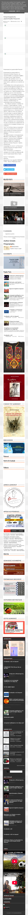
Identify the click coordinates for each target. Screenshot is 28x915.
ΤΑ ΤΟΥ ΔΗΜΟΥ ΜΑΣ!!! (9, 687)
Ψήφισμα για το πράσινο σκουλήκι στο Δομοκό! (15, 739)
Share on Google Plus (11, 173)
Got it (18, 11)
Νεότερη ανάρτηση (8, 236)
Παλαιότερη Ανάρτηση (19, 236)
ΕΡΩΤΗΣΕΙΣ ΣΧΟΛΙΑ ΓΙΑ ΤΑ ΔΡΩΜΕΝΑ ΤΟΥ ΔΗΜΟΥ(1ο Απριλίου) (15, 822)
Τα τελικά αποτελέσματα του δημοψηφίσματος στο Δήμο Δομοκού (15, 801)
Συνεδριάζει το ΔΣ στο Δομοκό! (11, 661)
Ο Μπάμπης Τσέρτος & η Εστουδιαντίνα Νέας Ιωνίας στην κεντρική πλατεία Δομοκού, (13, 841)
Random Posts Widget (21, 765)
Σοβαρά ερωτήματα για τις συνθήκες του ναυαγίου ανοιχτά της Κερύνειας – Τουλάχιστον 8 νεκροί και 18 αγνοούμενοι (14, 545)
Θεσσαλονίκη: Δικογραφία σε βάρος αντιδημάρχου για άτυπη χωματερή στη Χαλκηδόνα (12, 537)
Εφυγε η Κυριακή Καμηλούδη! (16, 745)
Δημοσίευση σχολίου (9, 233)
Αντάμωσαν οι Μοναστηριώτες (16, 673)
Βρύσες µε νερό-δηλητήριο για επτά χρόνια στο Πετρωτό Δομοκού (16, 733)
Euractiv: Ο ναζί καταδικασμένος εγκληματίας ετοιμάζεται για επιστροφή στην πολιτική (14, 541)
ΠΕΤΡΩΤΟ (6, 22)
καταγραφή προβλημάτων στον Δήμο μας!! (14, 722)
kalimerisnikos (15, 246)
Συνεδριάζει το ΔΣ (8, 829)
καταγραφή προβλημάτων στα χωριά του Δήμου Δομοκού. (16, 711)
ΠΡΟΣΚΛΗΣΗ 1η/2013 (9, 717)
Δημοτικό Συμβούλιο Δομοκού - (16, 807)
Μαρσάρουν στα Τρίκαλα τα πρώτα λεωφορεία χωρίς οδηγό (12, 815)
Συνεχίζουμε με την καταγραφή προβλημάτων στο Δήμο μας (11, 681)
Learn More (12, 11)
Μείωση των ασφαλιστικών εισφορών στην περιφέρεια (16, 759)
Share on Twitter (10, 169)
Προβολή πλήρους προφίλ (15, 248)
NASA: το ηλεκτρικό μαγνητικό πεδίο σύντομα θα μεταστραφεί (16, 700)
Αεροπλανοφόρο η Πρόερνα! (16, 793)
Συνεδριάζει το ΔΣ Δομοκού (15, 692)
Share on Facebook (11, 165)
